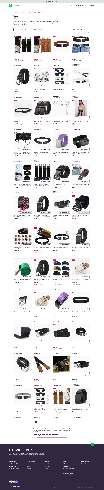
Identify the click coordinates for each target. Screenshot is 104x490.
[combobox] (43, 5)
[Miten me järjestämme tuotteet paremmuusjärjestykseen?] (74, 29)
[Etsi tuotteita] (71, 5)
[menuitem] (14, 9)
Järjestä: (78, 29)
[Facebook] (54, 487)
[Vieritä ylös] (92, 444)
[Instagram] (50, 487)
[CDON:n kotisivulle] (10, 5)
